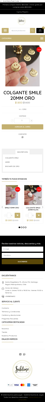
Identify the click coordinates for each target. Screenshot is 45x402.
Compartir (22, 134)
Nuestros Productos (9, 336)
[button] (19, 227)
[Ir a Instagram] (20, 354)
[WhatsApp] (24, 354)
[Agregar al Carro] (17, 215)
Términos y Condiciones (11, 312)
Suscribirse (22, 262)
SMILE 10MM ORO (12, 208)
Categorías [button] (6, 38)
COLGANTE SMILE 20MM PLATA (33, 209)
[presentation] (2, 207)
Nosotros (5, 329)
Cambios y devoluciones (11, 315)
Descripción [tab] (22, 152)
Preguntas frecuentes (10, 319)
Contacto (5, 308)
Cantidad (22, 116)
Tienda (4, 332)
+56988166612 (10, 296)
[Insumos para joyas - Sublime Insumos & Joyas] (21, 21)
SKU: (20, 109)
